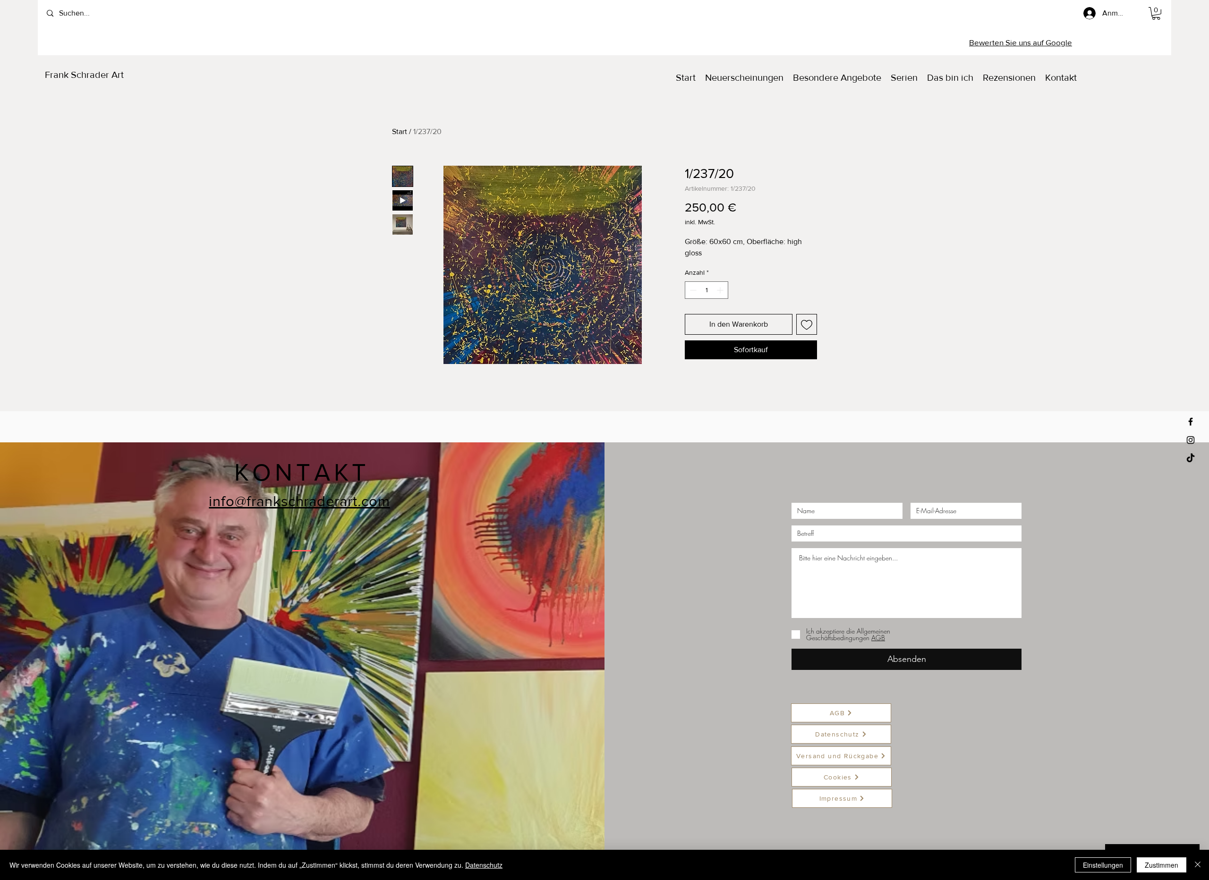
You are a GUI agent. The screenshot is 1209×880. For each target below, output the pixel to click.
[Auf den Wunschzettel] (806, 324)
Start (399, 131)
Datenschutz (483, 865)
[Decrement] (692, 290)
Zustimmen (1161, 865)
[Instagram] (1190, 440)
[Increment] (721, 290)
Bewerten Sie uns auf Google (1020, 42)
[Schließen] (1197, 864)
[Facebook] (1190, 421)
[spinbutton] (706, 290)
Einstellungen (1103, 865)
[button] (1156, 13)
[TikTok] (1190, 458)
